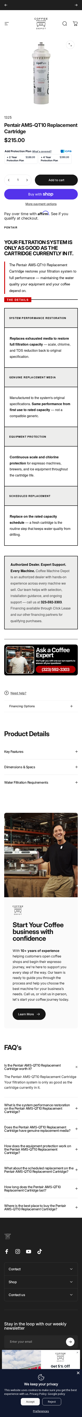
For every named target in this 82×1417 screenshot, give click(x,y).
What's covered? (42, 151)
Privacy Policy (38, 1394)
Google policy (56, 1394)
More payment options (41, 204)
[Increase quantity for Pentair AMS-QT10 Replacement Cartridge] (26, 180)
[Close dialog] (77, 1352)
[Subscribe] (70, 1342)
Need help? (18, 693)
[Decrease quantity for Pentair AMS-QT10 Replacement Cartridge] (8, 180)
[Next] (76, 5)
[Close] (78, 1373)
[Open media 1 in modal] (70, 45)
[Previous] (6, 5)
